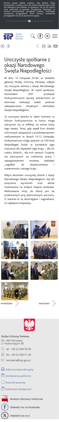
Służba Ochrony (19, 36)
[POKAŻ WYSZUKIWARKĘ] (33, 36)
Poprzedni (7, 304)
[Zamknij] (29, 21)
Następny (44, 304)
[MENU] (55, 36)
